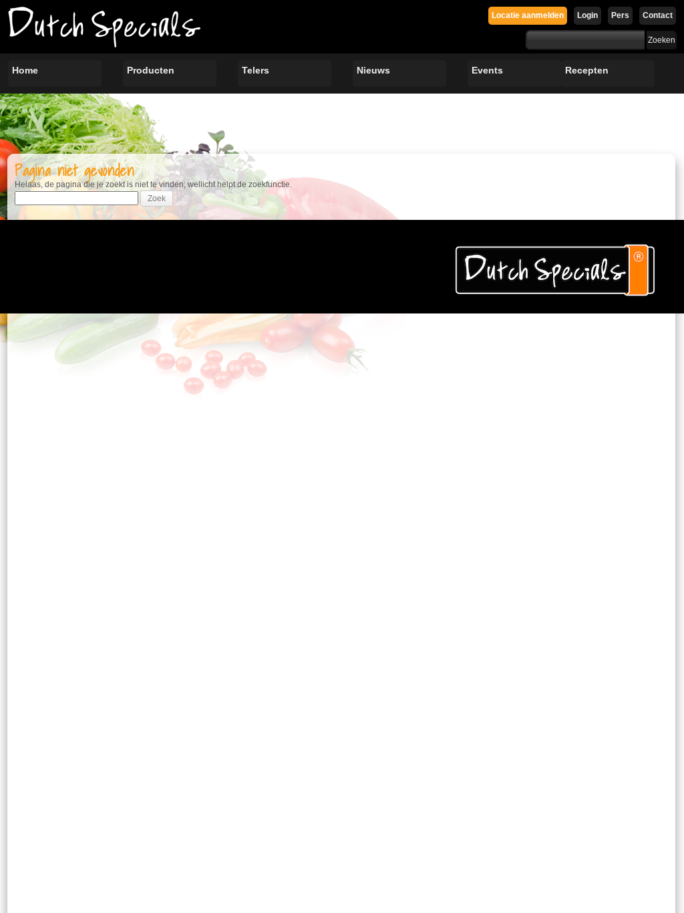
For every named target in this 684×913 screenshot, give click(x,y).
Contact (658, 15)
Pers (620, 15)
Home (25, 70)
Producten (150, 70)
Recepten (587, 70)
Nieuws (373, 70)
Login (587, 15)
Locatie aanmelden (528, 15)
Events (487, 70)
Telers (255, 70)
